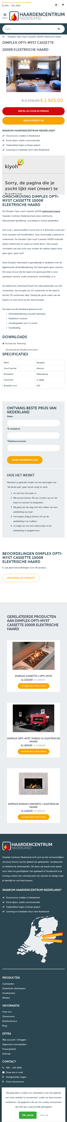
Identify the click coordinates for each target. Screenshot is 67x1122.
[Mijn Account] (57, 4)
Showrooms (8, 1016)
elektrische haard (51, 211)
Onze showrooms (15, 1081)
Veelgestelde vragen (16, 1077)
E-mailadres (14, 428)
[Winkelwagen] (63, 4)
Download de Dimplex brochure (22, 349)
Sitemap (6, 1053)
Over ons (7, 1011)
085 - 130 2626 (12, 5)
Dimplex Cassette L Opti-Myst (33, 676)
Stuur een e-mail (14, 1072)
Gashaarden (8, 984)
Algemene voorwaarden (14, 1044)
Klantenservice (9, 1021)
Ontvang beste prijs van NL (33, 686)
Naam (10, 416)
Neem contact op (33, 120)
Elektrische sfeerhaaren (14, 988)
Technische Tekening (15, 343)
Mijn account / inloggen (14, 1039)
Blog (4, 1025)
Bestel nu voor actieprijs (33, 111)
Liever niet (44, 1115)
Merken (6, 997)
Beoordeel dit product (21, 578)
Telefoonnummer (17, 441)
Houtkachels (8, 993)
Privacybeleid (9, 1049)
